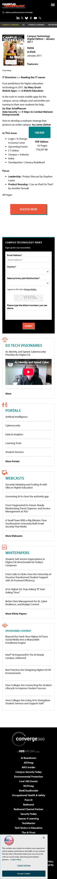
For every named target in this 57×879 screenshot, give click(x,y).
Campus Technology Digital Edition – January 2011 (41, 38)
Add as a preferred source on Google (19, 12)
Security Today (28, 814)
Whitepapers (17, 552)
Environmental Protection (28, 776)
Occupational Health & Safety (28, 795)
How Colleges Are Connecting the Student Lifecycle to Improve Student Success (28, 687)
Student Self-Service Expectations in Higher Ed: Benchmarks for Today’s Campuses (25, 562)
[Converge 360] (28, 739)
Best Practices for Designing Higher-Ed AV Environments (28, 671)
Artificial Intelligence (16, 416)
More (8, 393)
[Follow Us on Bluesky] (26, 18)
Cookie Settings (23, 865)
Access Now (28, 209)
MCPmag (28, 786)
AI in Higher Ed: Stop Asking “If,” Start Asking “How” (25, 590)
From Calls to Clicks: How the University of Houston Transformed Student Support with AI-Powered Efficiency (28, 577)
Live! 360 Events (28, 781)
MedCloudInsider (28, 790)
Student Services (14, 452)
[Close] (43, 837)
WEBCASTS (14, 478)
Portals (13, 410)
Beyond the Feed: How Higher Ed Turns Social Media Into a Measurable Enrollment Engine (26, 639)
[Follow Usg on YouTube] (35, 18)
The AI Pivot (28, 832)
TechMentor (28, 823)
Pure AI (29, 800)
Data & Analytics (14, 434)
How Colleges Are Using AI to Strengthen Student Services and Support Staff (27, 702)
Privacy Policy (30, 289)
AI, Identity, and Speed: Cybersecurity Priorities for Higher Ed (25, 353)
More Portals (12, 461)
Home (30, 47)
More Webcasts (14, 536)
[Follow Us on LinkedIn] (18, 17)
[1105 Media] (28, 751)
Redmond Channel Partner (28, 809)
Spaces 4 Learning (28, 818)
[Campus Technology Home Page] (13, 5)
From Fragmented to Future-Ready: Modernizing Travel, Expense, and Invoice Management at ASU (27, 508)
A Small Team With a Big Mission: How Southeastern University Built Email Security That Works (26, 523)
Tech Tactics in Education (28, 827)
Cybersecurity (12, 425)
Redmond (28, 804)
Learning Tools (13, 443)
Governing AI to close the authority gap (27, 496)
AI (24, 25)
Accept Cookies (23, 873)
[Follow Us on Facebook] (31, 18)
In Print (31, 51)
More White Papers (16, 613)
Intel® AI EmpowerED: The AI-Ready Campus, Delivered (24, 656)
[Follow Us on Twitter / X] (22, 18)
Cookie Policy (15, 859)
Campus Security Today (28, 772)
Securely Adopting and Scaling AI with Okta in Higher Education (26, 486)
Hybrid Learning (36, 25)
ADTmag (28, 762)
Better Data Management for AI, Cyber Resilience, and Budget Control (26, 603)
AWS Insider (28, 767)
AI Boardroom (28, 758)
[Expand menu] (52, 5)
